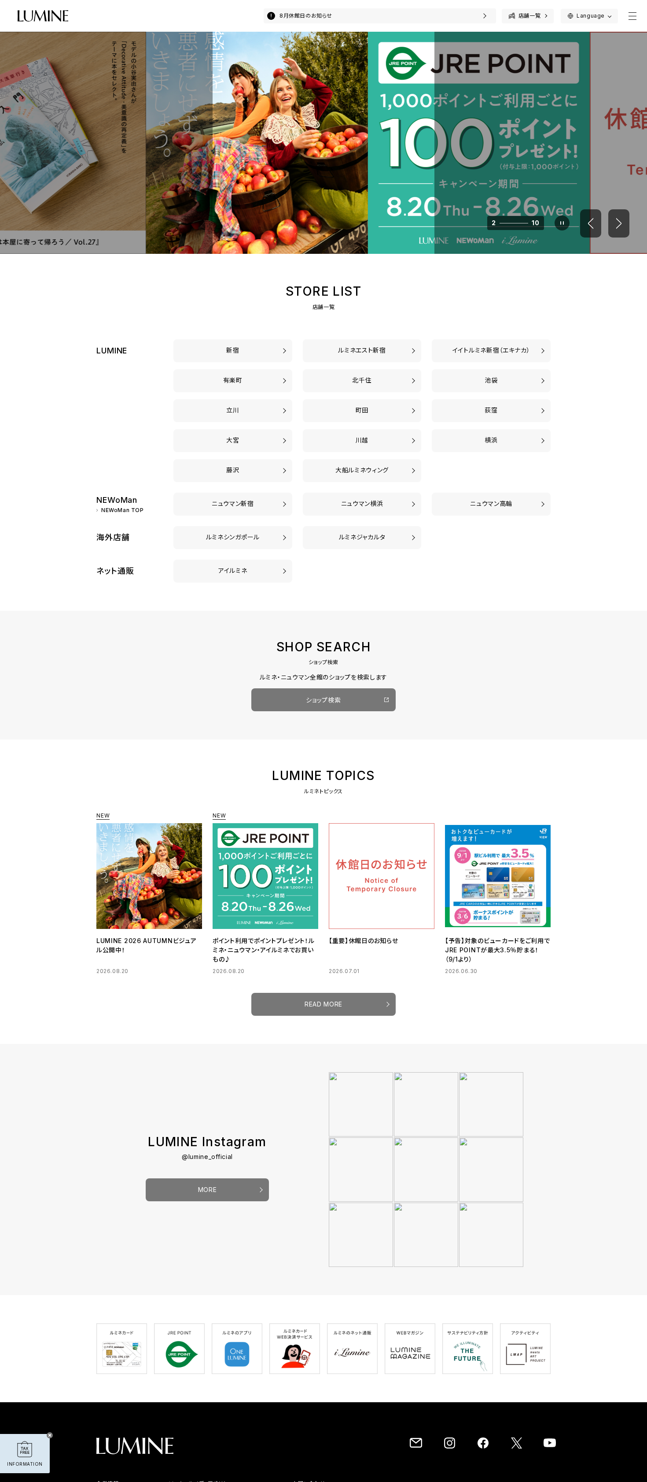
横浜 (491, 440)
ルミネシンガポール (233, 537)
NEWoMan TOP (122, 510)
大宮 (232, 440)
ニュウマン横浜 (362, 503)
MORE (207, 1189)
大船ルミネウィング (362, 470)
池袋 (491, 380)
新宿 (232, 350)
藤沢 (232, 470)
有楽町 (233, 380)
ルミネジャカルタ (362, 537)
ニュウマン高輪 (491, 503)
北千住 (361, 380)
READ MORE (323, 1004)
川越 (362, 440)
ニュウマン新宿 (233, 503)
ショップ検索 (323, 700)
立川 (232, 410)
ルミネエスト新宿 (362, 350)
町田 (362, 410)
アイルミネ (232, 570)
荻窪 (491, 410)
